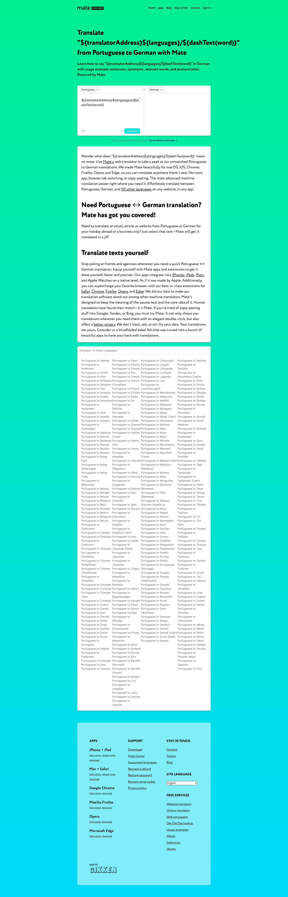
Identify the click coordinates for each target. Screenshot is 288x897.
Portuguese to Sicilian (191, 388)
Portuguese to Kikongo (121, 618)
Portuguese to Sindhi (191, 396)
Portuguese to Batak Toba (94, 474)
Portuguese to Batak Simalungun (94, 466)
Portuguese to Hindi (125, 472)
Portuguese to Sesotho (187, 366)
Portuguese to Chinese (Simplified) (95, 562)
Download (94, 760)
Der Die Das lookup (179, 823)
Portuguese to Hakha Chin (125, 442)
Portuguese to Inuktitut (121, 522)
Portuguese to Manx (154, 432)
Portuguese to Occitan (155, 528)
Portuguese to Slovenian (187, 410)
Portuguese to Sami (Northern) (153, 610)
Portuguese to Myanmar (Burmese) (156, 486)
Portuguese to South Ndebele (191, 422)
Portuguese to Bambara (96, 440)
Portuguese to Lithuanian (157, 368)
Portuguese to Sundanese (187, 434)
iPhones (178, 275)
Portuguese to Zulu (190, 668)
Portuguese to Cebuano (96, 536)
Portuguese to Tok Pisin (189, 522)
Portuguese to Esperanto (90, 654)
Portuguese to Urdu (190, 592)
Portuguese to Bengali (95, 492)
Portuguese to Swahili (191, 444)
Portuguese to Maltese (155, 424)
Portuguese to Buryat (94, 520)
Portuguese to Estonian (96, 660)
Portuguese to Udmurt (192, 580)
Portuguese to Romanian (156, 596)
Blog (169, 8)
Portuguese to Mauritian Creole (156, 454)
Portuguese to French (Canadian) (126, 382)
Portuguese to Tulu (190, 548)
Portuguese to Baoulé (95, 444)
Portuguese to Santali (154, 628)
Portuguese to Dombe (95, 628)
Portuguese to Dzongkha (90, 642)
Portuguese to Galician (121, 406)
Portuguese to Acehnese (90, 366)
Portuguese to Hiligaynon (121, 466)
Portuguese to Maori (154, 436)
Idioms (171, 849)
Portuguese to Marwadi (156, 448)
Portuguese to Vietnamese (187, 618)
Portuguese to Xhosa (191, 636)
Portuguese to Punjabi (155, 572)
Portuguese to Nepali (154, 512)
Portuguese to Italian (125, 540)
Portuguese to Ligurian (121, 702)
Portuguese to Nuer (153, 524)
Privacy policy (137, 788)
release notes (108, 755)
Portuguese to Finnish (126, 368)
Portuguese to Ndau (153, 508)
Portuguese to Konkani (126, 648)
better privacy (104, 324)
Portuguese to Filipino (126, 364)
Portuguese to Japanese (121, 554)
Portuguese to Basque (95, 452)
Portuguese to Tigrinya (187, 510)
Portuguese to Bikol (93, 504)
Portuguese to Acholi (94, 372)
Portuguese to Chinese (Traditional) (95, 570)
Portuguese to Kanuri (125, 588)
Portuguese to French (126, 376)
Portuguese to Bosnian (95, 508)
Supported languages (142, 762)
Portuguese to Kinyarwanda (121, 626)
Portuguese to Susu (190, 440)
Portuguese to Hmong (126, 476)
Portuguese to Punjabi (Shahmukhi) (155, 578)
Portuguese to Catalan (95, 532)
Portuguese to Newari (155, 516)
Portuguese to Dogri (94, 624)
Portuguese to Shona (191, 384)
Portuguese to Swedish (187, 454)
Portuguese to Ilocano (126, 508)
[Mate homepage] (90, 8)
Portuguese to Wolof (191, 632)
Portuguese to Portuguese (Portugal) (157, 566)
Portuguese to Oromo (154, 536)
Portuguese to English (95, 648)
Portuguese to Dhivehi (95, 616)
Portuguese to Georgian (121, 414)
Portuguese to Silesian (192, 392)
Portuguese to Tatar (190, 488)
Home (151, 8)
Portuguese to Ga (123, 400)
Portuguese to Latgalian (121, 686)
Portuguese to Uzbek (191, 600)
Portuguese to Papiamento (158, 548)
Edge (140, 291)
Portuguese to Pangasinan (157, 544)
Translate (132, 131)
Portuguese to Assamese (90, 406)
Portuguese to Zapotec (187, 662)
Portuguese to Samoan (155, 616)
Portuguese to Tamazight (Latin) (189, 478)
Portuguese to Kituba (125, 632)
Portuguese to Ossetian (156, 540)
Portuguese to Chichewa (90, 554)
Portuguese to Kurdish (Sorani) (126, 670)
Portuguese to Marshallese (158, 444)
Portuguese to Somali (191, 416)
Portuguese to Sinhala (192, 400)
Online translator (178, 810)
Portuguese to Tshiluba (187, 534)
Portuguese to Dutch (94, 632)
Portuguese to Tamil (190, 484)
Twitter (171, 756)
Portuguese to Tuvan (191, 572)
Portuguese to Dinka (94, 620)
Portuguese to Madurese (156, 396)
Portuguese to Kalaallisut (121, 574)
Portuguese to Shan (190, 380)
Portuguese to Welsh (191, 628)
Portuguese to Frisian (125, 388)
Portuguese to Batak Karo (94, 458)
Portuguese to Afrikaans (96, 380)
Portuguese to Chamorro (90, 542)
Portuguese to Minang (155, 472)
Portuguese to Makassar (156, 404)
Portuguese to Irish (124, 536)
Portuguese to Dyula (94, 636)
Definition (173, 843)
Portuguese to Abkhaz (95, 360)
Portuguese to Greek (125, 420)
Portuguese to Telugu (191, 492)
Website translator (179, 804)
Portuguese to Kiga (124, 612)
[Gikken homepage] (102, 868)
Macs (200, 275)
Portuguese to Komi (124, 644)
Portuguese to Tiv (189, 516)
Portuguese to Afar (93, 376)
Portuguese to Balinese (95, 432)
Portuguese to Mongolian (157, 480)
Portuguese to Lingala (155, 364)
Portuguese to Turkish (192, 560)
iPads (190, 275)
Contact (195, 8)
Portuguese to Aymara (95, 420)
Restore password (140, 775)
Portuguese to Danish (95, 608)
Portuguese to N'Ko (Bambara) (153, 494)
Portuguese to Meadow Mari (159, 460)
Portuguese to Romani (155, 592)
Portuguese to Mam (153, 428)
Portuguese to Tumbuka (187, 554)
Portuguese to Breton (94, 512)
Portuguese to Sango (154, 620)
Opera (123, 291)
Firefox (111, 291)
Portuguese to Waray (191, 624)
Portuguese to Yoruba (192, 648)
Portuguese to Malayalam (157, 420)
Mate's (108, 161)
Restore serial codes (141, 782)
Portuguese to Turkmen (187, 566)
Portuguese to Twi (189, 576)
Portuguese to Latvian (126, 696)
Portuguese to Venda (191, 604)
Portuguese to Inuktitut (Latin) (122, 530)
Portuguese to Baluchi (95, 436)
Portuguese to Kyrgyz (126, 676)
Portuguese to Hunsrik (126, 488)
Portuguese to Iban (124, 492)
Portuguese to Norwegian (157, 520)
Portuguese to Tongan (192, 528)
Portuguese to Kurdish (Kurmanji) (126, 662)
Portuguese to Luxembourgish (150, 386)
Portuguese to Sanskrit (155, 624)
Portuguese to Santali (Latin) (159, 632)
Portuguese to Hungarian (121, 482)
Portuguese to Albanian (96, 384)
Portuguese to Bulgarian (96, 516)
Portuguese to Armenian (96, 400)
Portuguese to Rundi (154, 600)
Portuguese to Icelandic (121, 498)
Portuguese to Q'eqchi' (155, 584)
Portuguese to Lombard (156, 372)
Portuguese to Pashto (154, 552)
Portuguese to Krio (124, 656)
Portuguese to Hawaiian (121, 454)
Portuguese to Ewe (93, 664)
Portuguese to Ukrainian (187, 586)
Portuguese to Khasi (125, 604)
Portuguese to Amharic (95, 392)
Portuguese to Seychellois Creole (189, 374)
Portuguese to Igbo (124, 504)
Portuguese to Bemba (95, 488)
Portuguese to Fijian (125, 360)
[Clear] (140, 98)
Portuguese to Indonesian (121, 514)
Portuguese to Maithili (155, 400)
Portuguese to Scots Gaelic (158, 636)
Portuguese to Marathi (155, 440)
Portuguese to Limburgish (157, 360)
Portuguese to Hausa (125, 448)
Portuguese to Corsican (96, 588)
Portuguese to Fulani (125, 396)
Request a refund (139, 769)
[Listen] (83, 131)
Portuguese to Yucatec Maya (187, 654)
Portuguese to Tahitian (192, 460)
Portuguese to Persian (155, 556)
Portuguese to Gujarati (126, 428)
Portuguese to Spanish (192, 428)
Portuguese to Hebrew (126, 460)
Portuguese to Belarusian (90, 482)
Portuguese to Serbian (192, 360)
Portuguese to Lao (124, 680)
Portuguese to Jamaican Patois (122, 546)
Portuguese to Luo (152, 380)
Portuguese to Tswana (192, 544)
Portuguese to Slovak (191, 404)
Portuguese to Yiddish (192, 644)
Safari (85, 291)
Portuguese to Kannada (121, 582)
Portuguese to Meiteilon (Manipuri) (156, 466)
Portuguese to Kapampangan (121, 594)
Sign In (207, 8)
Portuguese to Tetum (191, 496)
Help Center (181, 8)
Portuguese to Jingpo (126, 568)
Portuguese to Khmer (125, 608)
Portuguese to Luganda (156, 376)
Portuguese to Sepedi (154, 640)
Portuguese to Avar (93, 412)
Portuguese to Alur (93, 388)
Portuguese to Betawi (95, 496)
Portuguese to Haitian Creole (126, 434)
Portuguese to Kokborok (121, 638)
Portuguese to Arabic (94, 396)
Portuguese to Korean (126, 652)
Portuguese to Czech (94, 604)
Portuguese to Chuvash (96, 584)
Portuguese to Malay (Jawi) (158, 416)
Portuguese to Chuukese (90, 578)
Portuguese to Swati (191, 448)
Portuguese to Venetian (187, 610)
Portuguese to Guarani (126, 424)
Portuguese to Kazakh (126, 600)
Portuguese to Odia (153, 532)
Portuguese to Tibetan (192, 504)
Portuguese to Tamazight (187, 470)
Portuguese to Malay (154, 412)
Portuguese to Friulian (126, 392)
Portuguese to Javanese (121, 562)
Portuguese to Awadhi (95, 416)
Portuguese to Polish (154, 560)
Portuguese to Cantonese (90, 526)
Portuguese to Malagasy (156, 408)
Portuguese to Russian (155, 604)
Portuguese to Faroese (95, 668)
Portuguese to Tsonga (192, 540)
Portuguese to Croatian (96, 600)
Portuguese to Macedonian (158, 392)
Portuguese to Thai (190, 500)
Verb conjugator (177, 817)
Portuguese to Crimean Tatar (96, 594)
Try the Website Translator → (163, 140)
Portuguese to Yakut (191, 640)
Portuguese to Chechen (96, 548)
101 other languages (136, 189)
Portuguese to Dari (93, 612)
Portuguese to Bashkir (95, 448)
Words (170, 836)
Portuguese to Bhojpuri (95, 500)
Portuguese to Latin (124, 692)
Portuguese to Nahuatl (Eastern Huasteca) (155, 502)
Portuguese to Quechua (156, 588)
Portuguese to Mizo (153, 476)
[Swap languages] (144, 89)
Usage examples (177, 830)
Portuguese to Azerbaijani (90, 426)
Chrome (98, 291)
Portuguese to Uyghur (192, 596)
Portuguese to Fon (124, 372)
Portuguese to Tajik (190, 464)
